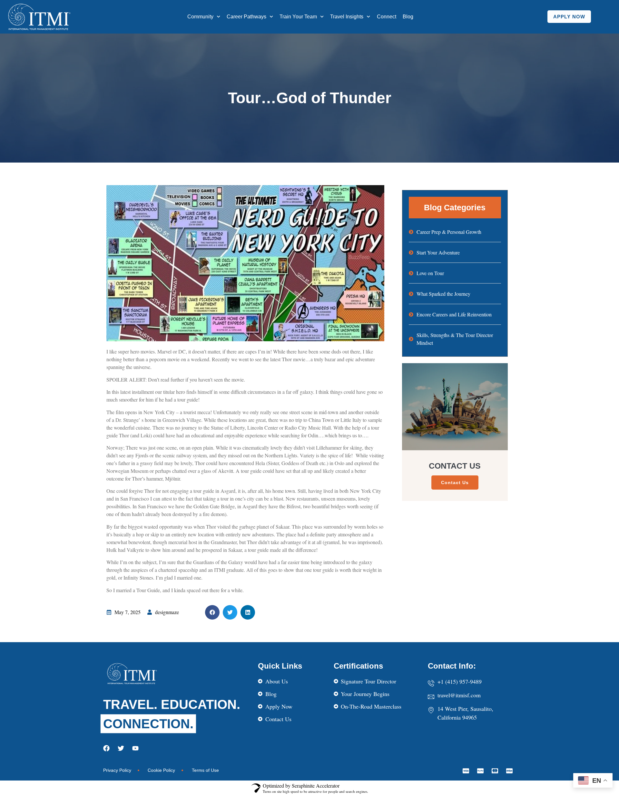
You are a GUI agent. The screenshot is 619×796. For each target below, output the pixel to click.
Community (200, 16)
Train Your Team (298, 16)
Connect (386, 16)
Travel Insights (346, 16)
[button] (212, 612)
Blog (408, 16)
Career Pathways (246, 16)
